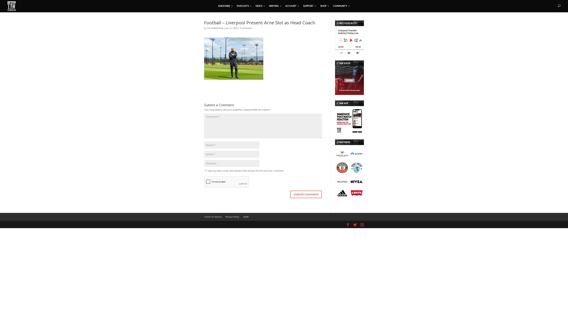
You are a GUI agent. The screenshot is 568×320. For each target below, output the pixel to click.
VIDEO (258, 6)
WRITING (274, 6)
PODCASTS (243, 6)
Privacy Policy (232, 216)
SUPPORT (308, 6)
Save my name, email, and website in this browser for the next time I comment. (246, 170)
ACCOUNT (290, 6)
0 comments (246, 28)
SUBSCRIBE (224, 6)
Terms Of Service (213, 216)
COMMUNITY (340, 6)
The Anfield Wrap (215, 28)
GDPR (246, 216)
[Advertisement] (238, 84)
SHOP (323, 6)
